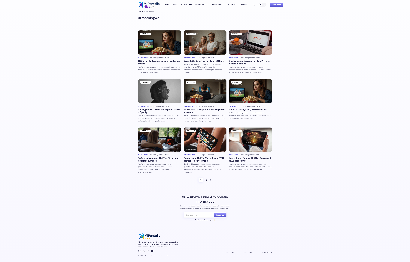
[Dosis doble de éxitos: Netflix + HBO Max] (205, 42)
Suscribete (276, 5)
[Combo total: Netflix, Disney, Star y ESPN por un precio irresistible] (205, 140)
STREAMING (145, 33)
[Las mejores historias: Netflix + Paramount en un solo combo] (250, 140)
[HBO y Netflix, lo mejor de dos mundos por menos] (159, 42)
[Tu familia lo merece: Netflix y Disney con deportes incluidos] (159, 140)
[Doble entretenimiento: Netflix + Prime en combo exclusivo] (250, 42)
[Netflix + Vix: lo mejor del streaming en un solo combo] (205, 91)
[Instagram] (148, 251)
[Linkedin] (152, 251)
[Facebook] (139, 251)
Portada (140, 11)
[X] (144, 251)
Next (210, 180)
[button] (254, 4)
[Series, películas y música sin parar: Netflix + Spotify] (159, 91)
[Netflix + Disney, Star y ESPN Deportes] (250, 91)
